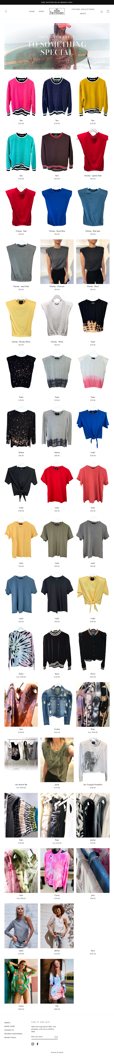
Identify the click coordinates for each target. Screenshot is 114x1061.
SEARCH (7, 1023)
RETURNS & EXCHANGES (13, 1034)
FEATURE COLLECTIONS (83, 9)
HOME (32, 11)
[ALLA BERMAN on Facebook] (37, 1044)
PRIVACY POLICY (10, 1037)
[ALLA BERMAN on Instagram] (32, 1044)
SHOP (41, 11)
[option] (57, 2)
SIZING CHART (9, 1026)
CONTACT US (9, 1030)
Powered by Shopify (57, 1052)
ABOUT (83, 13)
